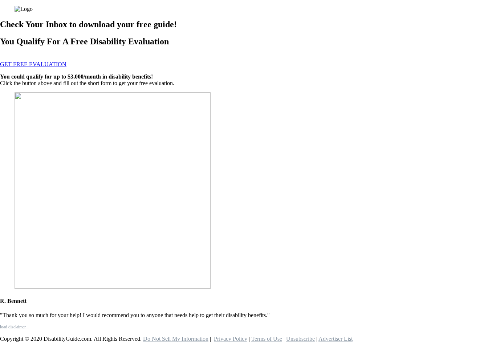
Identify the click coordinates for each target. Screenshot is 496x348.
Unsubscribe (300, 339)
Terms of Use (266, 339)
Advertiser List (335, 339)
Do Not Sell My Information (175, 339)
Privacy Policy (230, 339)
